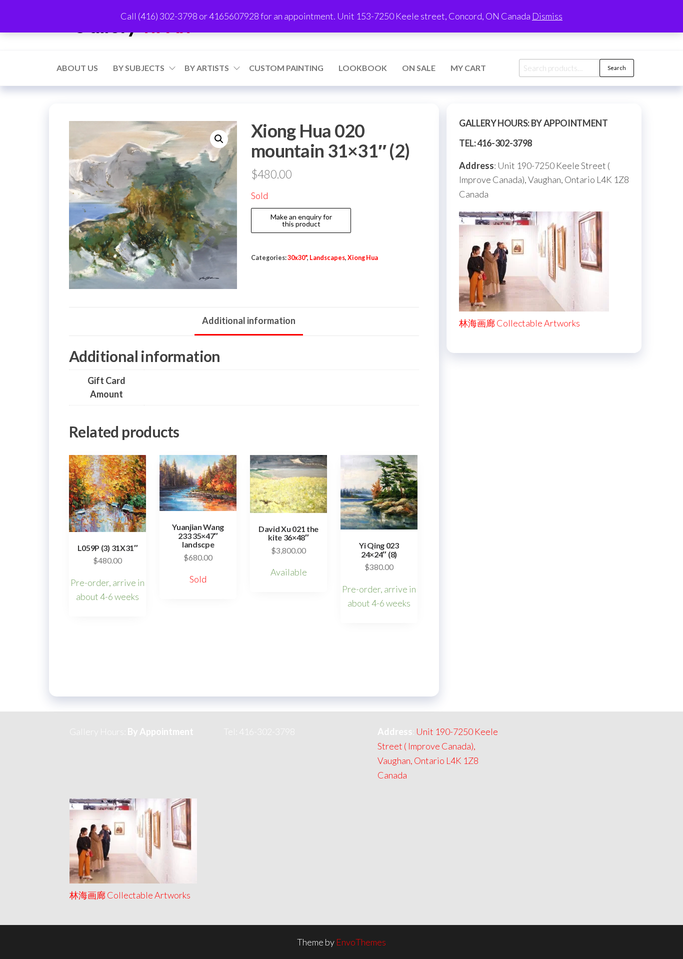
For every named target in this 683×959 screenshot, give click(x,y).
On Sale (419, 67)
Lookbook (362, 67)
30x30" (297, 258)
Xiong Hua (363, 258)
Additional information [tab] (249, 320)
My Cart (468, 67)
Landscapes (327, 258)
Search (617, 67)
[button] (219, 139)
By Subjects (138, 67)
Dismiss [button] (547, 16)
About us (77, 67)
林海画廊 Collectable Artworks (519, 323)
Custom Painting (286, 67)
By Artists (206, 67)
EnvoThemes (361, 942)
